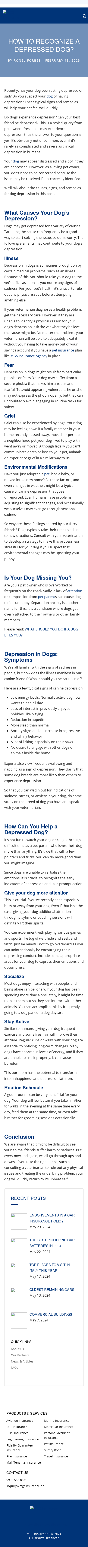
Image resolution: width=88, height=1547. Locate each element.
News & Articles (22, 1361)
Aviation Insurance (19, 1421)
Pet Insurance (54, 1444)
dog (50, 96)
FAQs (14, 1367)
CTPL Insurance (17, 1433)
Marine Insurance (56, 1421)
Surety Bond (53, 1450)
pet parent (46, 596)
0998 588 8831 (16, 1480)
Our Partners (20, 1355)
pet (47, 474)
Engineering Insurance (22, 1439)
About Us (17, 1349)
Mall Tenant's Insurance (23, 1462)
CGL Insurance (16, 1427)
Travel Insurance (56, 1456)
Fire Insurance (16, 1456)
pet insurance (62, 350)
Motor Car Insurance (58, 1427)
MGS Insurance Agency (28, 356)
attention (74, 591)
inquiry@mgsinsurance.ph (25, 1486)
